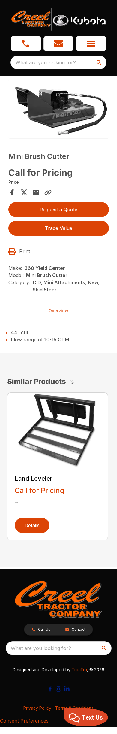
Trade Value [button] (58, 228)
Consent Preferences (24, 721)
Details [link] (32, 525)
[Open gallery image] (58, 109)
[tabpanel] (58, 110)
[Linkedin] (67, 689)
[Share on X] (24, 192)
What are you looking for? (46, 62)
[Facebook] (50, 689)
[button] (26, 43)
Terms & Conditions (74, 708)
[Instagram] (59, 689)
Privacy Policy (37, 708)
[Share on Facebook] (12, 192)
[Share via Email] (36, 192)
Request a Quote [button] (58, 210)
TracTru (79, 669)
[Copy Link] (48, 192)
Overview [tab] (58, 310)
